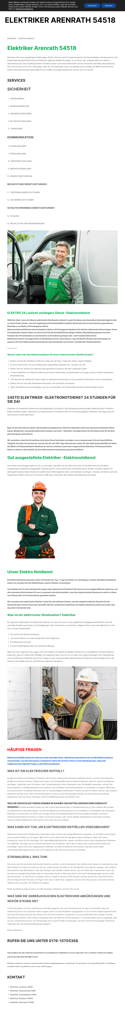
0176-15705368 (63, 941)
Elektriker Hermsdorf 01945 (22, 1002)
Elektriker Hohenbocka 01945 (23, 991)
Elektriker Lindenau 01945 (21, 987)
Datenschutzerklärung (24, 9)
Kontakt (16, 977)
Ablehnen (108, 6)
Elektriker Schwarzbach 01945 (23, 994)
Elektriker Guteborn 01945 (21, 998)
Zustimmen (92, 6)
